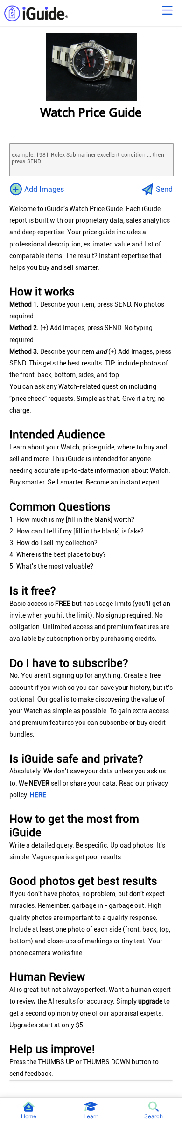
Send (164, 189)
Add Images (44, 189)
